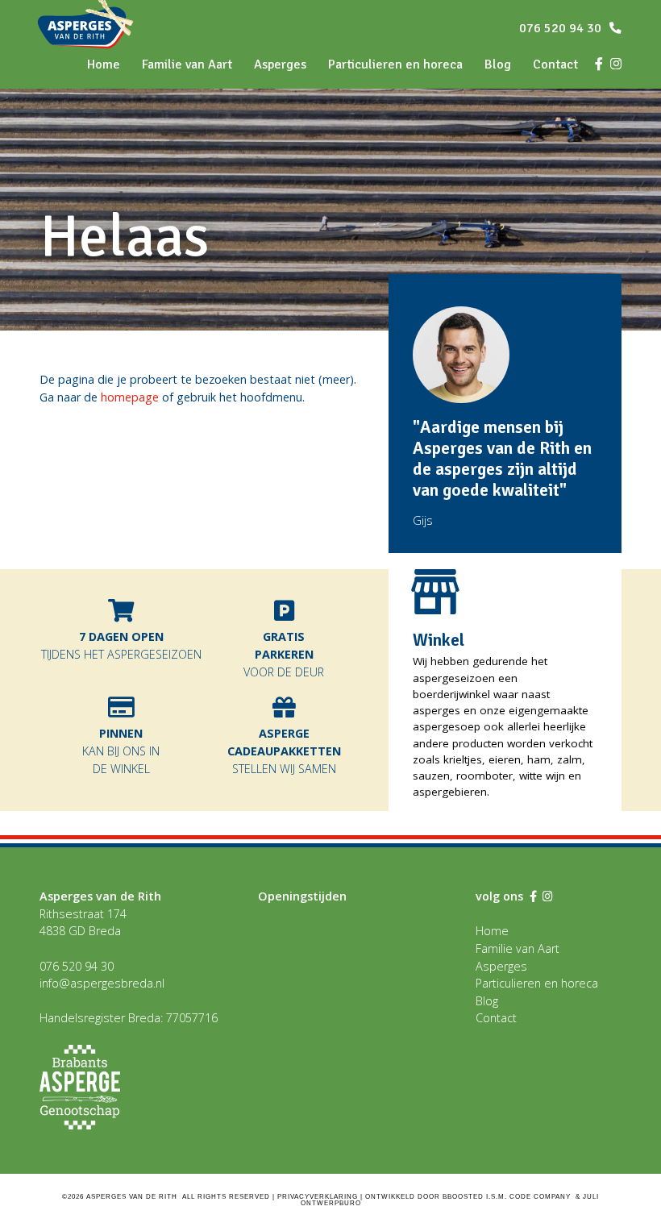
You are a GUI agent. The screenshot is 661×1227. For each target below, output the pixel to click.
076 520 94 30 (562, 28)
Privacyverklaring (317, 1196)
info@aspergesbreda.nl (101, 983)
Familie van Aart (187, 64)
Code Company (540, 1196)
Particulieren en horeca (395, 64)
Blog (497, 64)
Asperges (280, 64)
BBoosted (463, 1196)
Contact (496, 1017)
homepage (130, 397)
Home (492, 930)
